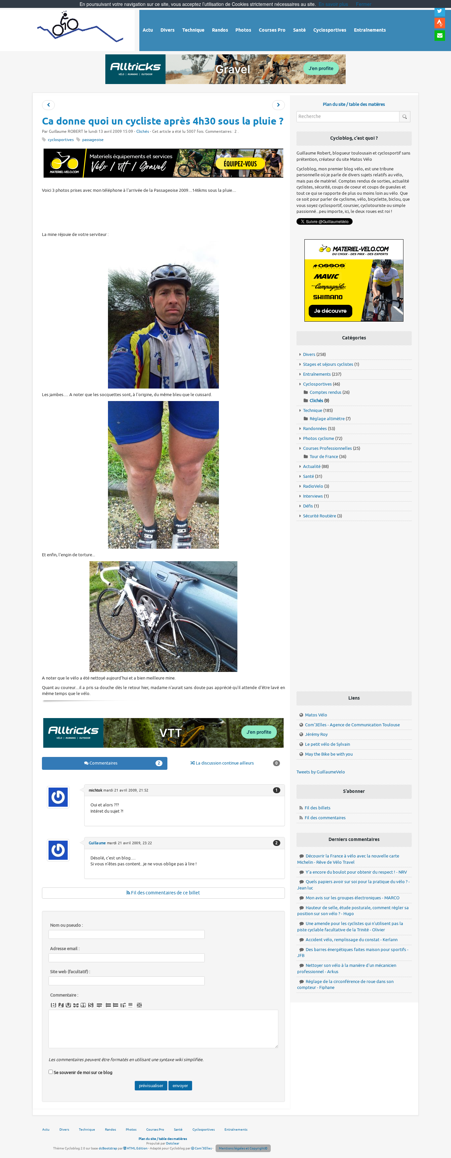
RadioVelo (313, 486)
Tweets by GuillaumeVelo (320, 772)
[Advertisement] (163, 211)
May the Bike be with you (329, 754)
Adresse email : (65, 948)
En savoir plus (333, 4)
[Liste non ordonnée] (108, 1005)
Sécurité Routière (319, 516)
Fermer (363, 4)
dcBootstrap (108, 1148)
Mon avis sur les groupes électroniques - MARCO (352, 898)
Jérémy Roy (316, 734)
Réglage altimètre (327, 418)
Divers (309, 354)
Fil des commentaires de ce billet (165, 893)
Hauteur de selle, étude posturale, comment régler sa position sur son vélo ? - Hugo (353, 911)
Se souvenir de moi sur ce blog (83, 1072)
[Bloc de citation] (130, 1005)
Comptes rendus (325, 392)
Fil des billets (317, 808)
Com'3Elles (203, 1148)
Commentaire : (64, 995)
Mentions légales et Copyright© (243, 1148)
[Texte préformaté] (123, 1005)
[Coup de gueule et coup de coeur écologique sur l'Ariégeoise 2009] (278, 105)
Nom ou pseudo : (66, 925)
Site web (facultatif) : (70, 971)
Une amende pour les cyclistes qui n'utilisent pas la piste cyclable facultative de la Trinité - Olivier (350, 927)
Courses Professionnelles (327, 448)
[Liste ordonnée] (115, 1005)
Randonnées (315, 428)
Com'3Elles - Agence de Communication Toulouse (352, 725)
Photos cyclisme (318, 438)
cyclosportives (61, 139)
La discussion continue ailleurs (236, 763)
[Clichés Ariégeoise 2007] (48, 105)
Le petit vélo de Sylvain (327, 744)
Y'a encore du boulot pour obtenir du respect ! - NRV (356, 872)
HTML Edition (137, 1148)
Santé (308, 476)
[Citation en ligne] (83, 1005)
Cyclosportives (317, 384)
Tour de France (324, 456)
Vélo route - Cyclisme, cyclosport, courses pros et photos (80, 29)
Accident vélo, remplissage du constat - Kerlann (352, 939)
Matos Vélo (316, 715)
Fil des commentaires (325, 818)
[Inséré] (68, 1005)
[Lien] (139, 1005)
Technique (312, 410)
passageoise (93, 139)
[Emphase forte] (53, 1005)
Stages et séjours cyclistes (328, 364)
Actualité (312, 466)
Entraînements (317, 374)
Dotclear (172, 1143)
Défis (308, 506)
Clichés (142, 131)
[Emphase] (61, 1005)
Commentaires (124, 763)
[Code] (90, 1005)
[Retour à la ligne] (99, 1005)
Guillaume (97, 843)
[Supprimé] (76, 1005)
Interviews (313, 496)
